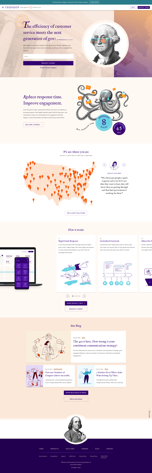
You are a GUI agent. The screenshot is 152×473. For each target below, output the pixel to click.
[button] (23, 7)
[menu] (3, 7)
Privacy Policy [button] (93, 456)
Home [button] (41, 449)
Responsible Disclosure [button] (104, 457)
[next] (124, 165)
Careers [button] (84, 449)
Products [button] (55, 449)
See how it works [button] (32, 125)
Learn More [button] (94, 2)
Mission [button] (110, 449)
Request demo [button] (144, 7)
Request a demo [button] (76, 309)
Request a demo (48, 63)
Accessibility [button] (54, 456)
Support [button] (63, 456)
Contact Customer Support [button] (48, 68)
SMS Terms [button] (72, 456)
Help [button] (133, 7)
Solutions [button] (70, 449)
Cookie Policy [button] (82, 456)
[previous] (104, 165)
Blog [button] (97, 449)
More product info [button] (75, 303)
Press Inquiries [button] (76, 399)
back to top (149, 414)
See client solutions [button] (76, 213)
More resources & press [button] (76, 393)
